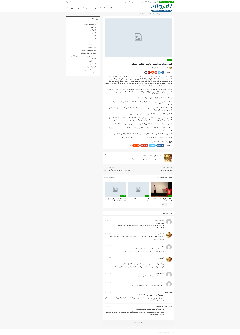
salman (158, 273)
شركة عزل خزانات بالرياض (88, 53)
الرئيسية (110, 8)
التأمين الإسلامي (164, 141)
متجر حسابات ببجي (90, 70)
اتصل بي (155, 2)
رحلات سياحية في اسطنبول (88, 50)
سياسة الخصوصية (129, 2)
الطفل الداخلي (92, 33)
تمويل (78, 8)
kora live (93, 27)
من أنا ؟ (150, 2)
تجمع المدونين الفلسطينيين (164, 306)
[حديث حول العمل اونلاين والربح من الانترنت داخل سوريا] (115, 189)
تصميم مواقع (92, 44)
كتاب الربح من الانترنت (141, 2)
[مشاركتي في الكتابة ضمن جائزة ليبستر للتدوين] (161, 189)
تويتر (143, 159)
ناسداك (162, 234)
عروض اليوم (92, 61)
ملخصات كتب (102, 8)
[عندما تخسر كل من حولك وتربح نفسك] (138, 189)
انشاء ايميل (93, 35)
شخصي (169, 60)
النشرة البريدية (132, 159)
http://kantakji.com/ (159, 239)
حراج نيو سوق (92, 47)
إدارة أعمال (85, 8)
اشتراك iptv (92, 30)
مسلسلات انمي (91, 72)
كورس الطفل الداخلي (90, 67)
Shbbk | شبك (168, 292)
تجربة (94, 38)
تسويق (72, 8)
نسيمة (162, 246)
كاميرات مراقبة (91, 64)
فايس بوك (147, 159)
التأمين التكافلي (156, 141)
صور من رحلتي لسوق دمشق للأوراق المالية (117, 170)
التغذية (139, 159)
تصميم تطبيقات (91, 41)
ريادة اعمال (93, 8)
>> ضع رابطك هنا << (90, 24)
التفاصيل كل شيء (166, 170)
